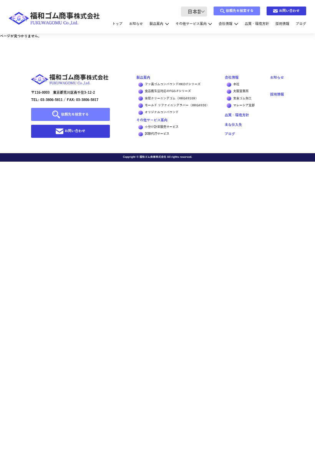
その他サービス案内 (191, 24)
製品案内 (156, 24)
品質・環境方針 (257, 24)
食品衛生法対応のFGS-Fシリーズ (168, 91)
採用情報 (282, 24)
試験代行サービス (157, 134)
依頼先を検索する (240, 11)
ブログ (301, 24)
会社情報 (225, 24)
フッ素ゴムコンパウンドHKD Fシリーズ (173, 84)
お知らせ (136, 24)
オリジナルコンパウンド (162, 112)
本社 (236, 84)
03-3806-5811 (51, 100)
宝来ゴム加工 (242, 98)
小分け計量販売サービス (162, 127)
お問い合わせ (289, 11)
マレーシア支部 (244, 105)
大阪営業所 (241, 91)
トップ (117, 24)
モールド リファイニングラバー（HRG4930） (177, 105)
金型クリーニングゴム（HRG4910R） (172, 98)
